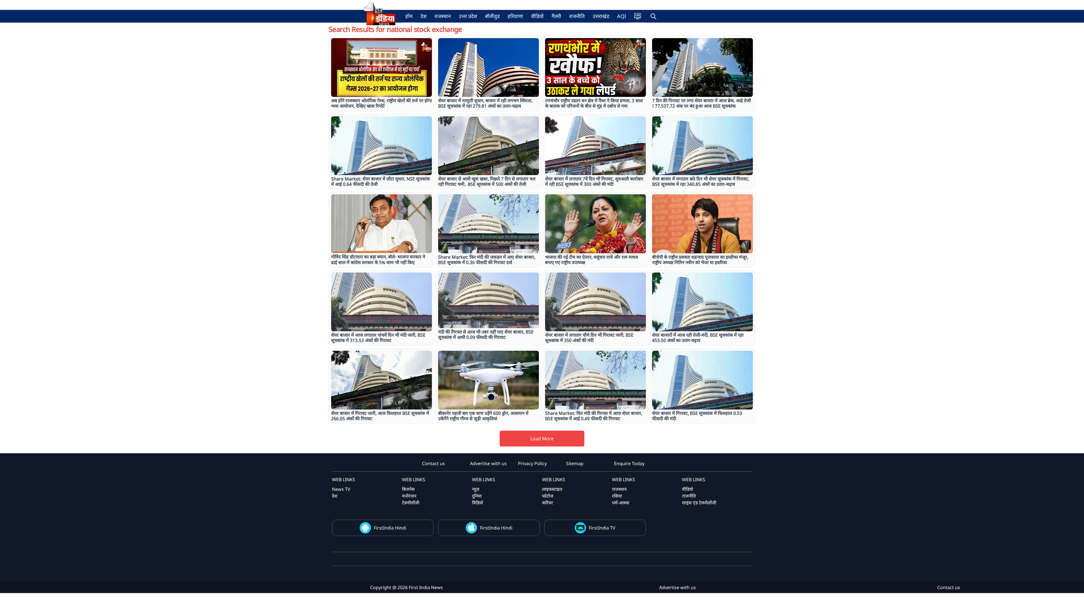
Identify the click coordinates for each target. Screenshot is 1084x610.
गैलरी (556, 16)
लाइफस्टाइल (552, 489)
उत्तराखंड (601, 16)
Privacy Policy (532, 463)
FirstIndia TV (602, 528)
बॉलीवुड (492, 16)
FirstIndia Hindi (390, 528)
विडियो (477, 503)
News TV (341, 489)
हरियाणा (515, 16)
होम (409, 16)
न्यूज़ (475, 489)
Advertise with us (488, 463)
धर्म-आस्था (620, 503)
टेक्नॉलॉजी (410, 503)
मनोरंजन (409, 496)
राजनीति (577, 16)
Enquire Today (629, 463)
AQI (621, 16)
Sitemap (574, 463)
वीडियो (537, 16)
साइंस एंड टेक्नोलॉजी (699, 503)
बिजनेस (408, 489)
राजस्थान (442, 16)
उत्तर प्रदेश (468, 16)
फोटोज (547, 496)
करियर (547, 503)
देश (424, 16)
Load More (542, 438)
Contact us (433, 463)
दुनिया (477, 496)
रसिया (617, 496)
